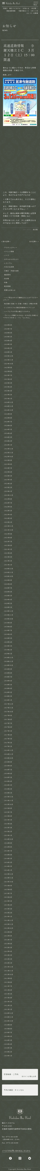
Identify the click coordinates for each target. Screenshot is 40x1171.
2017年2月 (8, 742)
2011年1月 (8, 1009)
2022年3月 (8, 518)
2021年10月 (8, 530)
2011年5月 (8, 994)
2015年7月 (8, 812)
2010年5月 (8, 1040)
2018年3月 (8, 692)
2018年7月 (8, 677)
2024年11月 (8, 406)
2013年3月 (8, 909)
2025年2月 (8, 395)
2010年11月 (8, 1017)
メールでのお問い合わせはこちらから (16, 1151)
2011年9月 (8, 978)
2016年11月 (8, 754)
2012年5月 (8, 947)
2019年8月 (8, 626)
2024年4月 (8, 433)
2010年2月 (8, 1052)
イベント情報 (9, 251)
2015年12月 (8, 797)
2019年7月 (8, 630)
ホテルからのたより (11, 259)
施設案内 (7, 275)
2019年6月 (8, 634)
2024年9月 (8, 414)
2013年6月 (8, 897)
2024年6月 (8, 425)
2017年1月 (8, 746)
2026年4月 (8, 340)
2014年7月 (8, 851)
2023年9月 (8, 460)
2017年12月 (8, 704)
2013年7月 (8, 893)
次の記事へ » (34, 241)
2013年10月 (8, 882)
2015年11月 (8, 800)
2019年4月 (8, 642)
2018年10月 (8, 665)
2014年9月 (8, 843)
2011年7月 (8, 986)
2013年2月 (8, 913)
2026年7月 (8, 329)
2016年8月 (8, 766)
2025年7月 (8, 375)
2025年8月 (8, 371)
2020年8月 (8, 584)
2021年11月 (8, 526)
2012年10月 (8, 928)
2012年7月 (8, 940)
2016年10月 (8, 758)
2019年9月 (8, 623)
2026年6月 (8, 333)
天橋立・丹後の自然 (11, 271)
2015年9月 (8, 808)
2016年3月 (8, 785)
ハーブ (6, 255)
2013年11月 (8, 878)
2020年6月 (8, 592)
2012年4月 (8, 951)
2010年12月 (8, 1013)
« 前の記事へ (6, 241)
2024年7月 (8, 422)
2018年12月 (8, 657)
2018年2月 (8, 696)
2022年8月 (8, 499)
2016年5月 (8, 777)
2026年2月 (8, 348)
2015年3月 (8, 827)
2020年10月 (8, 576)
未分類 (35, 229)
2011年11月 (8, 971)
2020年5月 (8, 595)
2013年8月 (8, 889)
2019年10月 (8, 619)
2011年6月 (8, 990)
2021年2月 (8, 561)
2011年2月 (8, 1005)
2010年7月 (8, 1032)
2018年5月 (8, 684)
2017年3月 (8, 739)
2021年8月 (8, 538)
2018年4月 (8, 688)
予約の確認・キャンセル (14, 1090)
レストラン (8, 263)
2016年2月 (8, 789)
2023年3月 (8, 483)
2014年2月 (8, 866)
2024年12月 (8, 402)
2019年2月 (8, 650)
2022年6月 (8, 507)
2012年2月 (8, 959)
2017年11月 (8, 708)
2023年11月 (8, 453)
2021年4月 (8, 553)
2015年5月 (8, 820)
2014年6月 (8, 855)
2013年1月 (8, 916)
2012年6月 (8, 943)
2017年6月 (8, 727)
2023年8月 (8, 464)
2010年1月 (8, 1056)
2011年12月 (8, 967)
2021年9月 (8, 534)
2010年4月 (8, 1044)
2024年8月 (8, 418)
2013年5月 (8, 901)
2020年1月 (8, 607)
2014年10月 (8, 839)
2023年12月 (8, 449)
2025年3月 (8, 391)
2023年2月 (8, 487)
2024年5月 (8, 429)
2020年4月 (8, 599)
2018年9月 (8, 669)
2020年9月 (8, 580)
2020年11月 (8, 572)
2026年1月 (8, 352)
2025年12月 (8, 356)
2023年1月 (8, 491)
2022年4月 (8, 514)
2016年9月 (8, 762)
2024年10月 (8, 410)
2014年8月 (8, 847)
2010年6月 (8, 1036)
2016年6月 (8, 773)
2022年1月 (8, 522)
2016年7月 (8, 769)
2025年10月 (8, 364)
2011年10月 (8, 974)
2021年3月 (8, 557)
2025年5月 (8, 383)
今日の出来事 (9, 267)
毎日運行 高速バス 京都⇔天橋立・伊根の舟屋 (20, 304)
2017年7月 (8, 723)
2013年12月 (8, 874)
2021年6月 (8, 545)
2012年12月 (8, 920)
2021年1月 (8, 565)
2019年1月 (8, 653)
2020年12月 (8, 569)
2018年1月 (8, 700)
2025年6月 (8, 379)
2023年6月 (8, 472)
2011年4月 (8, 998)
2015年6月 (8, 816)
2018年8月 (8, 673)
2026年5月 (8, 337)
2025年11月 (8, 360)
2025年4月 (8, 387)
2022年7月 (8, 503)
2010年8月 (8, 1029)
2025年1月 (8, 398)
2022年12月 (8, 495)
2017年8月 (8, 719)
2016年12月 (8, 750)
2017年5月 (8, 731)
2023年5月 (8, 476)
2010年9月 (8, 1025)
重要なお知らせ (10, 290)
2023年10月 (8, 456)
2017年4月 (8, 735)
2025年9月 (8, 367)
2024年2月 (8, 441)
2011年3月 (8, 1001)
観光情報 (7, 286)
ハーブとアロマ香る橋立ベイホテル (17, 311)
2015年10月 (8, 804)
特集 (5, 282)
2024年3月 (8, 437)
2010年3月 (8, 1048)
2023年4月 (8, 480)
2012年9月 (8, 932)
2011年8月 (8, 982)
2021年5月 (8, 549)
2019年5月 (8, 638)
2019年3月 (8, 646)
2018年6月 (8, 681)
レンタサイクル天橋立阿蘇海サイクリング (19, 307)
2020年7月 (8, 588)
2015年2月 (8, 831)
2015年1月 (8, 835)
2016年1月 (8, 793)
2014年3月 (8, 862)
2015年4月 (8, 824)
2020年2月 (8, 603)
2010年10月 (8, 1021)
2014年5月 (8, 858)
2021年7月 (8, 541)
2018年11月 (8, 661)
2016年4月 (8, 781)
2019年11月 (8, 615)
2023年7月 (8, 468)
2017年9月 (8, 715)
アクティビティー (10, 247)
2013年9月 (8, 885)
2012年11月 (8, 924)
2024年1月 (8, 445)
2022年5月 (8, 511)
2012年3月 (8, 955)
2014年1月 (8, 870)
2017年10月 (8, 711)
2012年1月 (8, 963)
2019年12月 (8, 611)
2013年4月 (8, 905)
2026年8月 (8, 325)
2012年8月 (8, 936)
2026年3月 (8, 344)
